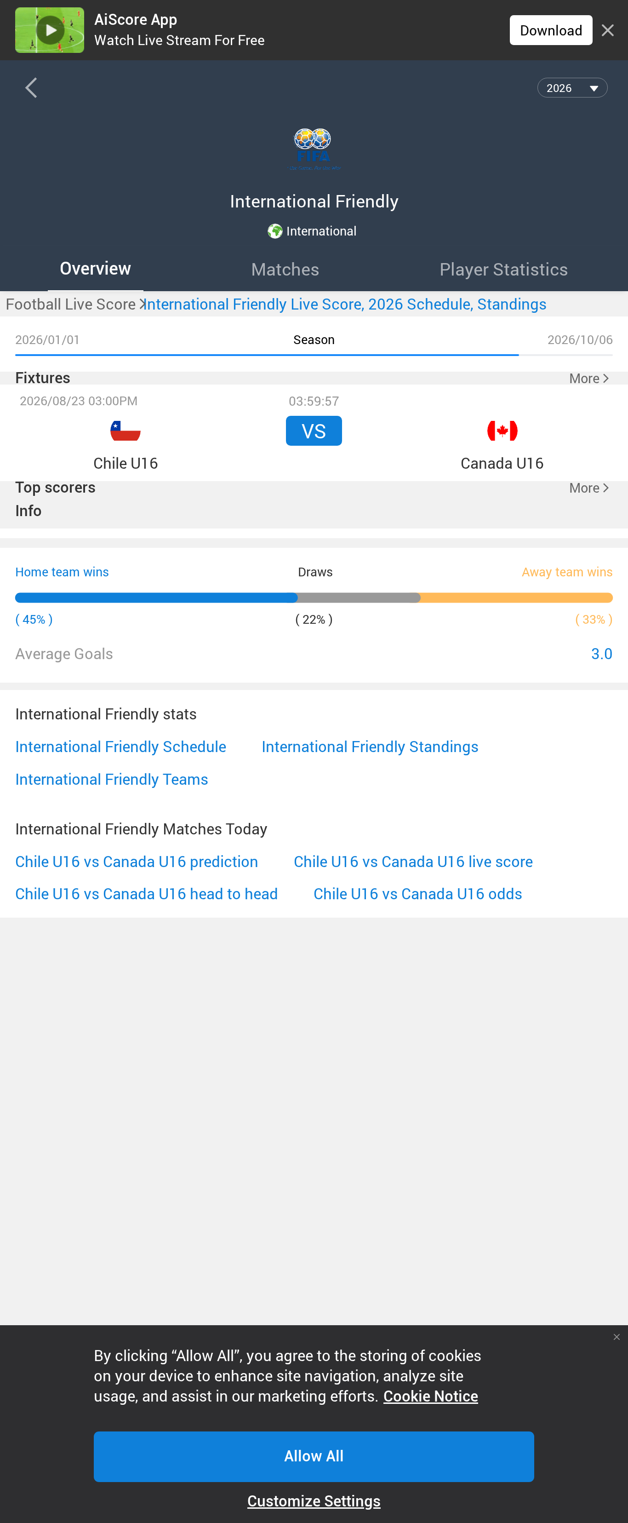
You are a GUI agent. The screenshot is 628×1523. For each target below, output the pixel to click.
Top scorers (55, 487)
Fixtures (42, 378)
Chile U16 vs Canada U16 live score (413, 861)
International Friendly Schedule (120, 746)
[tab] (95, 268)
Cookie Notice (430, 1396)
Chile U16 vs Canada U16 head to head (146, 893)
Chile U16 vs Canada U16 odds (418, 893)
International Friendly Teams (111, 779)
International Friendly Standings (370, 746)
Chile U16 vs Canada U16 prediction (136, 861)
